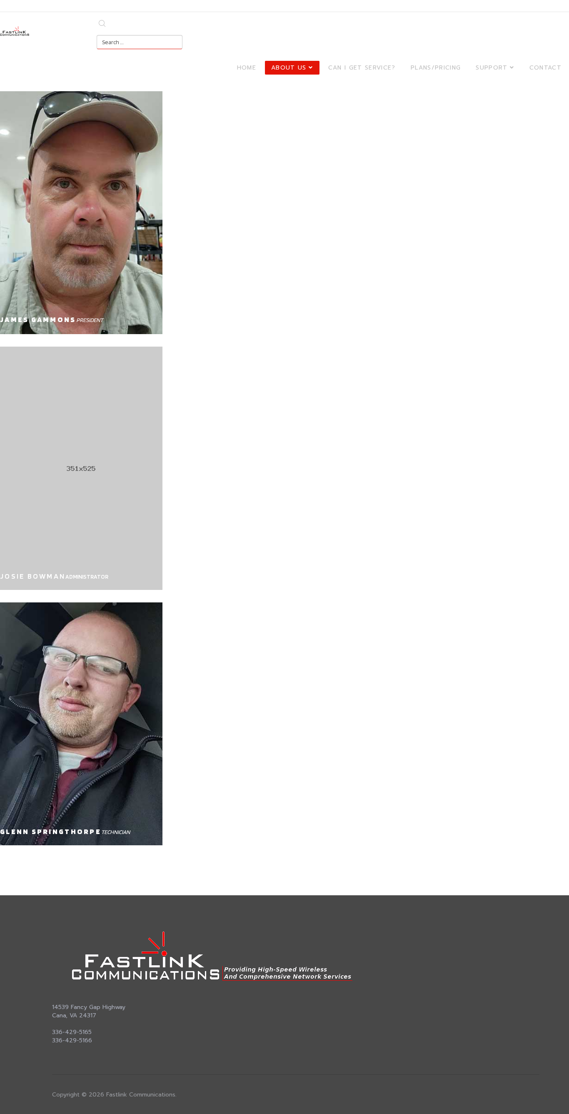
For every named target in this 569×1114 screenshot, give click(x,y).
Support (491, 67)
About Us (289, 67)
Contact (545, 67)
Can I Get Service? (362, 67)
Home (246, 67)
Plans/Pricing (436, 67)
